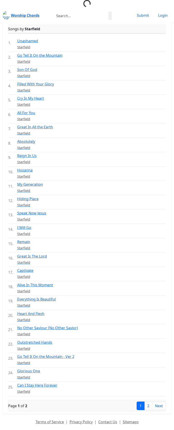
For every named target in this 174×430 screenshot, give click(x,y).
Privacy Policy (81, 421)
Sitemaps (131, 421)
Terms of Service (50, 421)
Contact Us (107, 421)
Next (159, 405)
